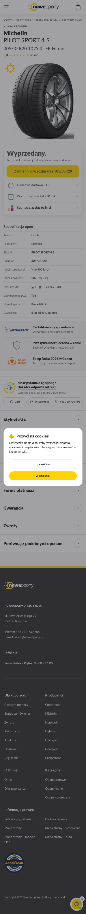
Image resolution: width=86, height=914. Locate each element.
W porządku (43, 476)
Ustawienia (43, 464)
